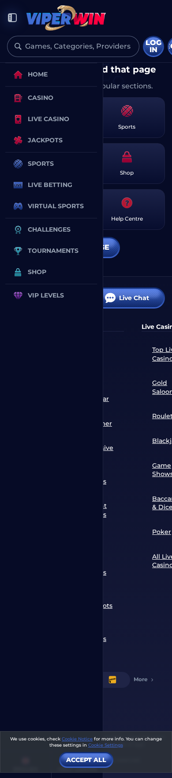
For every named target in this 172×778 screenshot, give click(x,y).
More (141, 679)
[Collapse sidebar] (12, 18)
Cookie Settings (105, 745)
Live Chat (134, 298)
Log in (153, 46)
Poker (161, 532)
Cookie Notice (77, 739)
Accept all (86, 760)
